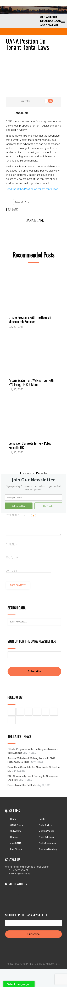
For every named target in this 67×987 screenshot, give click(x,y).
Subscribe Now (18, 506)
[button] (33, 480)
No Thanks (48, 506)
